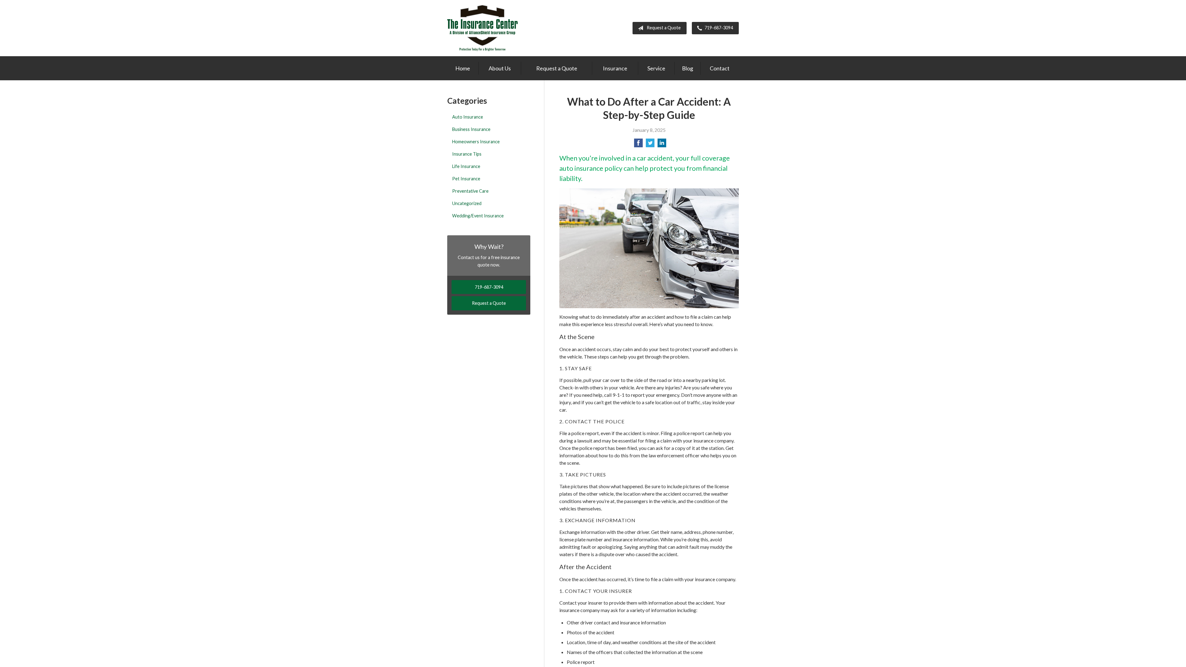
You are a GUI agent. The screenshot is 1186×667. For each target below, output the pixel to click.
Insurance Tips (467, 154)
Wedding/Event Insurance (478, 215)
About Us (500, 68)
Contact (720, 68)
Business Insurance (471, 129)
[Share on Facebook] (638, 145)
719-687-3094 (718, 27)
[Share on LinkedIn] (662, 145)
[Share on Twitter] (650, 145)
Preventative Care (470, 191)
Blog (687, 68)
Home (462, 68)
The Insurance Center (482, 28)
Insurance (615, 68)
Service (656, 68)
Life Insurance (466, 166)
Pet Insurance (466, 178)
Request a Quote (664, 27)
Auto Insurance (467, 117)
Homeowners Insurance (476, 141)
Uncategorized (467, 203)
